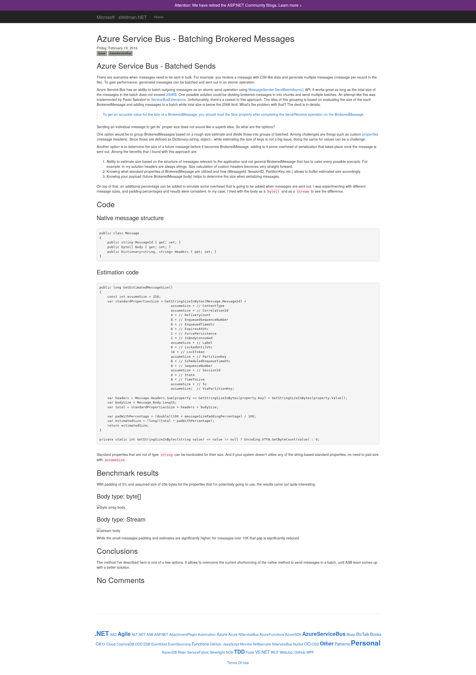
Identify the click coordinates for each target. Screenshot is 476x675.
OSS (315, 644)
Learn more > (290, 5)
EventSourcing (179, 644)
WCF (275, 652)
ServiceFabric (198, 652)
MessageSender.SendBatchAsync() (276, 89)
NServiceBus (282, 644)
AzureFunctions (272, 634)
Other (327, 643)
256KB (171, 94)
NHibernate (262, 644)
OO (307, 644)
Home (159, 16)
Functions (200, 644)
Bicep (351, 634)
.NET (102, 633)
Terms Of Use (238, 662)
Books (375, 634)
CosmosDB (125, 644)
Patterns (342, 644)
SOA (229, 652)
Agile (124, 633)
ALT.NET (139, 634)
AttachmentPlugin (183, 634)
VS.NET (262, 652)
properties (370, 134)
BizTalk (362, 634)
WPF (310, 652)
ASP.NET (161, 634)
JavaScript (231, 644)
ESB (147, 644)
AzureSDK (293, 634)
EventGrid (159, 644)
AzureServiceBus (120, 53)
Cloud (111, 644)
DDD (139, 644)
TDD (239, 651)
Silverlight (217, 652)
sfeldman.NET (133, 16)
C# (98, 644)
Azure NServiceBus (243, 634)
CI (103, 644)
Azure (101, 53)
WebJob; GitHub (292, 652)
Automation (207, 634)
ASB (150, 634)
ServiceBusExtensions (168, 99)
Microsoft (106, 16)
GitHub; (216, 644)
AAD (113, 634)
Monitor (246, 644)
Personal (366, 643)
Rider (182, 652)
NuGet (298, 644)
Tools (250, 652)
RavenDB (169, 652)
